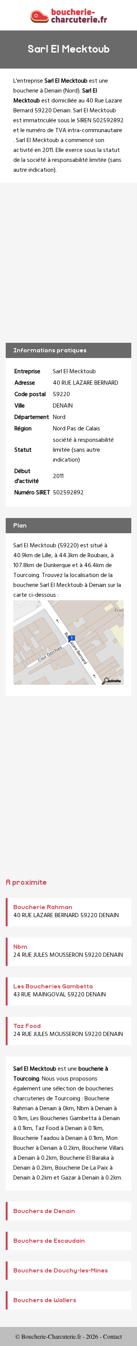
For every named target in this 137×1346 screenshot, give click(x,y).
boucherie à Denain (37, 91)
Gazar (68, 1178)
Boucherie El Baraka (84, 1158)
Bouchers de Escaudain (49, 1241)
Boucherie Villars (103, 1148)
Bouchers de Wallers (44, 1300)
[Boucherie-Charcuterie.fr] (68, 15)
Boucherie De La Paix (81, 1168)
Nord (71, 91)
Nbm (20, 947)
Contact (112, 1336)
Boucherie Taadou (36, 1138)
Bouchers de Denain (44, 1211)
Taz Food (27, 1026)
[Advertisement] (68, 262)
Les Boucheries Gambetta (53, 986)
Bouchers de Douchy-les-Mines (60, 1271)
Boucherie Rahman (42, 907)
